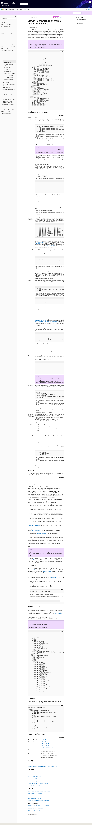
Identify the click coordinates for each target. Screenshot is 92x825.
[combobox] (8, 18)
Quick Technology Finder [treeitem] (6, 22)
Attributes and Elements (81, 19)
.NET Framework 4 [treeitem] (5, 20)
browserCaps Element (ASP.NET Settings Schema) (37, 785)
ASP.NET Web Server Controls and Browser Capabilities (39, 791)
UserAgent (61, 559)
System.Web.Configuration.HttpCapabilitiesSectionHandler (51, 739)
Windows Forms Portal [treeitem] (6, 40)
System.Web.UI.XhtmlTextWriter (40, 320)
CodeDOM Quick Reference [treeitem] (8, 79)
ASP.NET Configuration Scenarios (34, 795)
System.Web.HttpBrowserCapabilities (47, 747)
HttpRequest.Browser (36, 530)
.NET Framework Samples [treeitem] (6, 113)
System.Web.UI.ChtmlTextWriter (52, 321)
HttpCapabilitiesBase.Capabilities (46, 745)
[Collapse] (16, 16)
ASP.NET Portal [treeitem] (4, 38)
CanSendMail (38, 243)
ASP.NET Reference (34, 17)
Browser (34, 559)
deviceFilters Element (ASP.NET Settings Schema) (37, 781)
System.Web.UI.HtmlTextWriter (40, 321)
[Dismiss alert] (90, 2)
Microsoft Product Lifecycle (33, 12)
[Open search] (87, 9)
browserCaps (46, 45)
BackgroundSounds (47, 571)
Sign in (89, 9)
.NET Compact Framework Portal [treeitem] (8, 42)
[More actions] (63, 17)
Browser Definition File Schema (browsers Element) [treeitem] (9, 62)
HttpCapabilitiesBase (38, 207)
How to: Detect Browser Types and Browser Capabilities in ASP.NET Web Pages (43, 766)
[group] (46, 292)
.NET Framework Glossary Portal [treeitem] (8, 109)
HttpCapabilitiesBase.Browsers (46, 743)
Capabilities (30, 774)
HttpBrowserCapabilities (33, 504)
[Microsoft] (2, 9)
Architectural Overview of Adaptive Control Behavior (38, 800)
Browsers (30, 771)
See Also (78, 24)
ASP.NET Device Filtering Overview (34, 798)
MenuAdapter (50, 121)
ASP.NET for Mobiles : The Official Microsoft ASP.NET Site (39, 805)
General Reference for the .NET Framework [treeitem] (8, 54)
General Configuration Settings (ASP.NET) (36, 808)
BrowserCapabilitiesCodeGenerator (55, 545)
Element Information (80, 23)
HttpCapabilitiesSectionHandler (34, 776)
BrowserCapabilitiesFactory (38, 501)
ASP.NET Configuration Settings (34, 810)
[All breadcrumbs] (29, 17)
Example (78, 22)
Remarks (78, 20)
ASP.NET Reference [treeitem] (7, 59)
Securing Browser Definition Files (42, 484)
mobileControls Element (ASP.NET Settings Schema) (38, 783)
